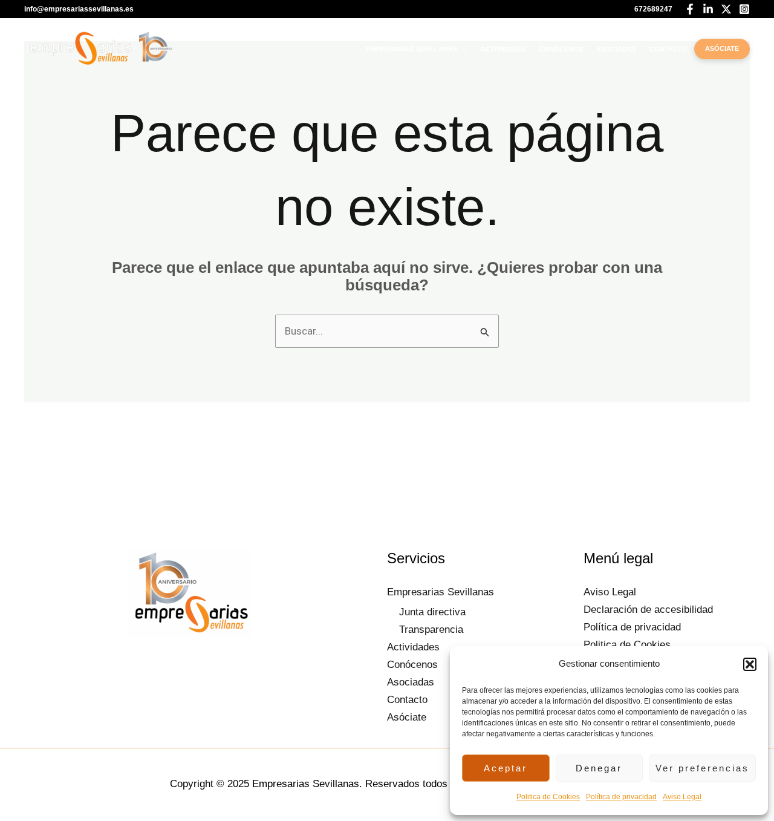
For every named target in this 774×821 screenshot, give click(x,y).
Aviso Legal (682, 797)
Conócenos (561, 49)
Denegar (599, 768)
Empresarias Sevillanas (411, 49)
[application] (462, 49)
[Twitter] (726, 9)
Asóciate (722, 48)
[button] (750, 664)
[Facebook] (690, 9)
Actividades (503, 49)
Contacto (668, 49)
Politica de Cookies (548, 797)
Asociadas (616, 49)
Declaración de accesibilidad (648, 609)
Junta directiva (432, 612)
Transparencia (431, 629)
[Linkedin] (708, 9)
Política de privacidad (621, 797)
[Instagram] (744, 9)
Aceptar (505, 768)
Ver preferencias (702, 768)
